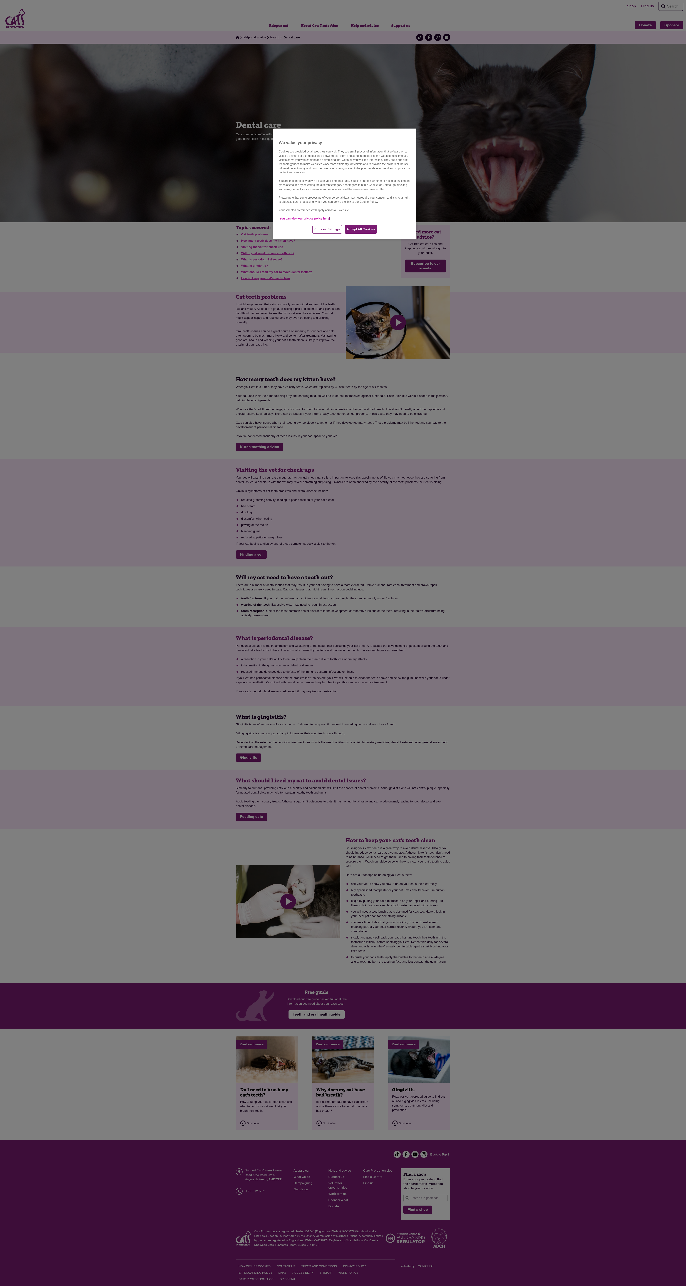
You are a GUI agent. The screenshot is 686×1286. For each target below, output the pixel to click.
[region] (344, 184)
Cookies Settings (327, 229)
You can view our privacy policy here (304, 218)
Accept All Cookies (361, 229)
